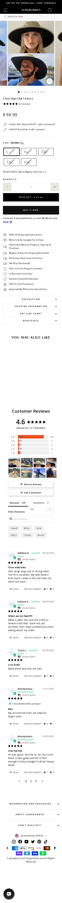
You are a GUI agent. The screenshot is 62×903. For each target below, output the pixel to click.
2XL (44, 152)
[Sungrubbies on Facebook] (20, 842)
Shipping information (31, 306)
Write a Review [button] (32, 484)
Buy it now (31, 210)
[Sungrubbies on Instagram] (14, 842)
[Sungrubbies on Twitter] (33, 842)
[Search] (5, 16)
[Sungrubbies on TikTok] (46, 842)
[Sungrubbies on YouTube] (26, 842)
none (41, 535)
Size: (11, 142)
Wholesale (31, 320)
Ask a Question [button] (32, 492)
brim (27, 528)
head (14, 528)
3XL (10, 162)
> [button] (42, 781)
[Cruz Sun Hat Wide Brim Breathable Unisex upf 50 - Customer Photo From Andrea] (14, 462)
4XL (27, 162)
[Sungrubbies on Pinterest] (39, 842)
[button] (46, 589)
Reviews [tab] (14, 502)
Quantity (10, 179)
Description (31, 299)
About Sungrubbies (30, 814)
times (27, 535)
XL (26, 152)
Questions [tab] (39, 502)
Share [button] (15, 589)
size (38, 528)
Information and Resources (30, 804)
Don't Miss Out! (30, 825)
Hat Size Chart (31, 313)
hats (14, 535)
